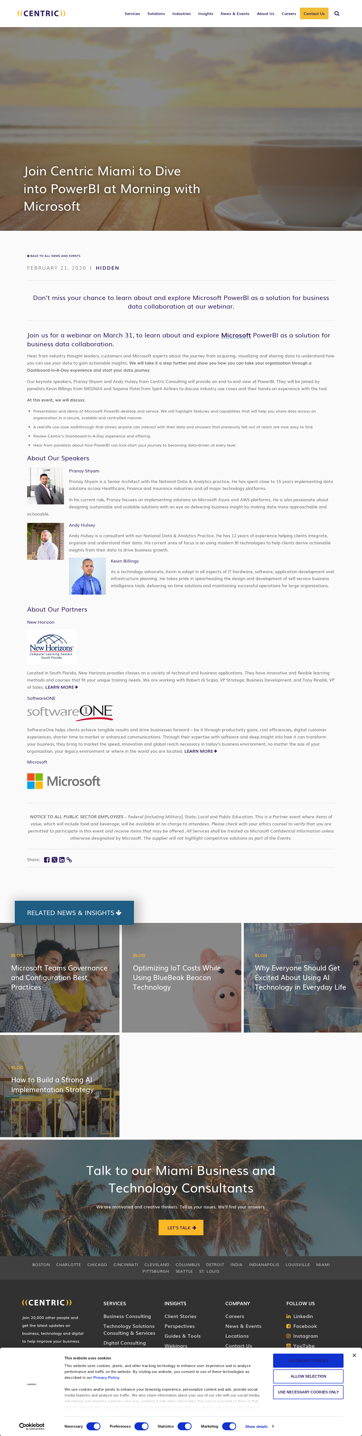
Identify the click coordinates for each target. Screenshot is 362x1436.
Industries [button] (181, 13)
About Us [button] (265, 13)
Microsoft (236, 334)
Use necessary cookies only (308, 1392)
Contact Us (314, 13)
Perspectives (180, 1325)
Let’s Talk (178, 1227)
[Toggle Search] (337, 13)
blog (17, 955)
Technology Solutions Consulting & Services (129, 1329)
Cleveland (157, 1264)
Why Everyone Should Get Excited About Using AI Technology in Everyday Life (300, 977)
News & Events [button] (235, 13)
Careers (234, 1315)
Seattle (184, 1271)
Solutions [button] (156, 13)
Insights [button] (205, 13)
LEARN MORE (59, 687)
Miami (323, 1264)
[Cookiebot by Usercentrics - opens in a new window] (31, 1426)
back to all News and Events (55, 255)
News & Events (243, 1325)
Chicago (97, 1264)
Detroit (215, 1264)
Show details (256, 1426)
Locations (237, 1335)
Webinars (176, 1345)
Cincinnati (126, 1264)
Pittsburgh (156, 1271)
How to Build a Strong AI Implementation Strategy (52, 1084)
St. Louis (209, 1271)
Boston (41, 1264)
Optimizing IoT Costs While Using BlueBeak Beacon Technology (177, 977)
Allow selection (308, 1376)
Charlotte (68, 1264)
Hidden (108, 267)
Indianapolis (264, 1264)
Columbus (188, 1264)
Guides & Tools (183, 1335)
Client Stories (181, 1315)
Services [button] (132, 13)
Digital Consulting (124, 1342)
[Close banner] (354, 1355)
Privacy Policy (106, 1377)
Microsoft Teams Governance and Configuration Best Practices (59, 977)
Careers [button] (289, 13)
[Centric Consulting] (41, 16)
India (236, 1264)
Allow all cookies (308, 1360)
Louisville (298, 1264)
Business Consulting (127, 1315)
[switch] (141, 1426)
